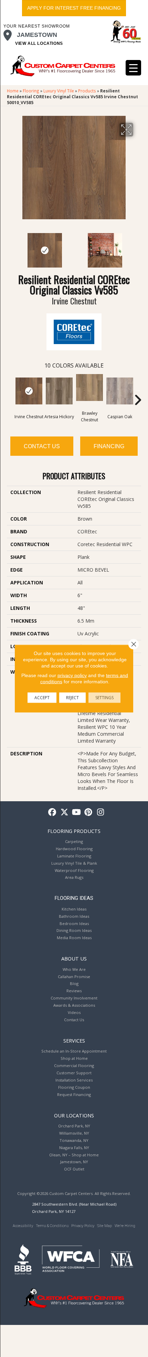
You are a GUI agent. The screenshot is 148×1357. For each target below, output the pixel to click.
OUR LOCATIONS (74, 1115)
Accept (42, 698)
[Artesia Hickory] (59, 391)
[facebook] (52, 812)
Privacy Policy (82, 1226)
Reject (72, 698)
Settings (104, 698)
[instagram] (101, 812)
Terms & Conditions (52, 1226)
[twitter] (65, 812)
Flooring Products (74, 830)
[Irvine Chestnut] (29, 391)
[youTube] (77, 812)
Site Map (104, 1226)
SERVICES (74, 1040)
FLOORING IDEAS (74, 898)
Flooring (31, 90)
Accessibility (23, 1226)
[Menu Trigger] (133, 68)
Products (87, 90)
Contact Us (42, 446)
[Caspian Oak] (120, 391)
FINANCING (109, 446)
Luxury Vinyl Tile (58, 90)
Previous (10, 246)
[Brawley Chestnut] (89, 387)
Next (137, 246)
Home (13, 90)
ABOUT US (74, 958)
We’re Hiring (125, 1226)
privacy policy (72, 675)
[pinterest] (89, 812)
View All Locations (39, 43)
